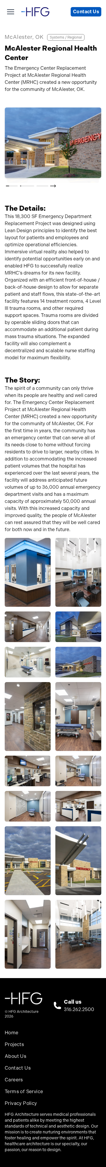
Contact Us (86, 11)
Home (12, 1032)
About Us (15, 1056)
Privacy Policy (21, 1103)
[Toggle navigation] (10, 11)
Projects (14, 1044)
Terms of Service (24, 1091)
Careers (14, 1080)
